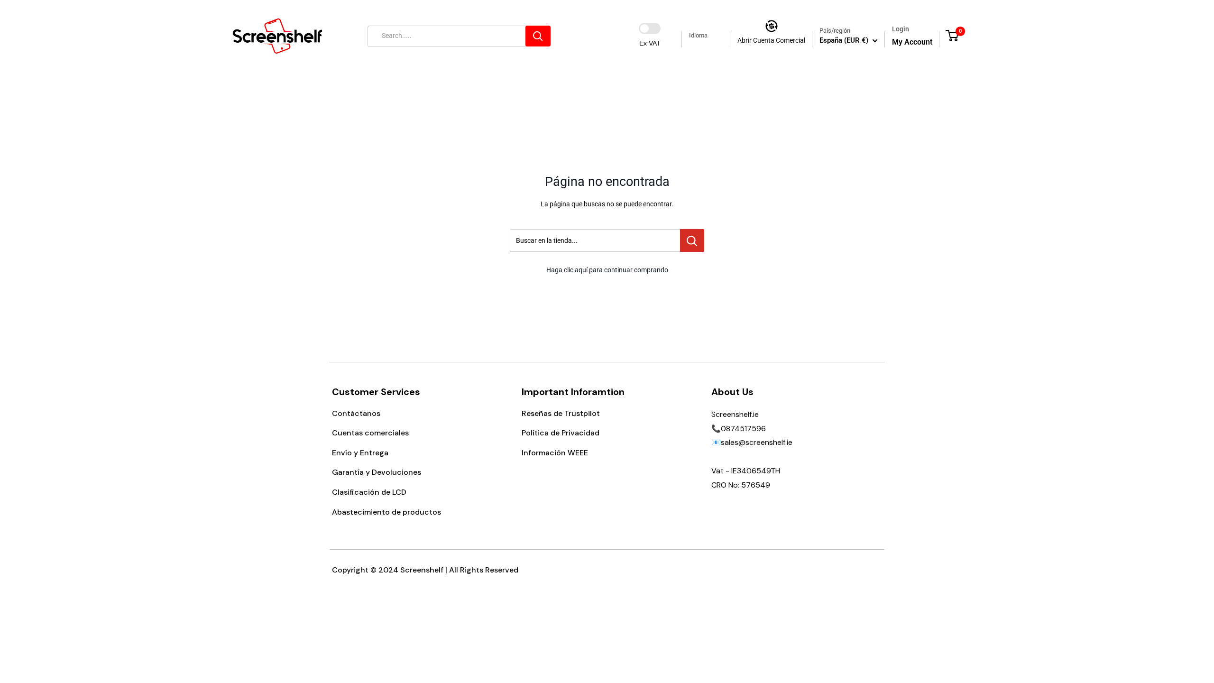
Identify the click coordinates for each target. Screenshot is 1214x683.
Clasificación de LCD (369, 492)
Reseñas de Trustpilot (561, 413)
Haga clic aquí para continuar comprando (607, 270)
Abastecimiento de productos (386, 512)
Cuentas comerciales (370, 433)
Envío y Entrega (360, 453)
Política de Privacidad (560, 433)
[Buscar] (538, 36)
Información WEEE (555, 453)
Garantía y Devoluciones (376, 472)
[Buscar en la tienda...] (692, 240)
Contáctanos (356, 413)
